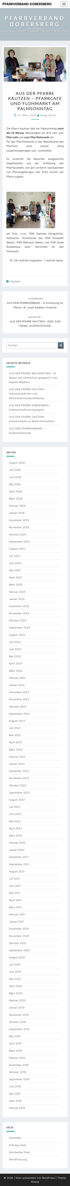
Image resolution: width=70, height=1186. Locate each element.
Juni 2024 (15, 649)
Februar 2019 (17, 1057)
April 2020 (15, 986)
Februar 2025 (17, 591)
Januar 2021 (16, 921)
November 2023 (19, 699)
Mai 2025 (15, 570)
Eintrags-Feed (17, 1145)
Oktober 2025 (17, 534)
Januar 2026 (17, 512)
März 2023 (15, 749)
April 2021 (15, 900)
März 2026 (15, 498)
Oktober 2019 (17, 1022)
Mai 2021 (14, 892)
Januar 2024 (17, 685)
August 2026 (17, 462)
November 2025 (19, 527)
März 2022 (15, 835)
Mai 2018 (14, 1093)
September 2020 (19, 950)
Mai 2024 (15, 656)
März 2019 (15, 1050)
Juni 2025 (15, 563)
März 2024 (15, 670)
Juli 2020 (15, 964)
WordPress (48, 1177)
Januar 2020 (17, 1007)
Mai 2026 (15, 484)
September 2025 (19, 541)
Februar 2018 (17, 1108)
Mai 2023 (15, 735)
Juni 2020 (15, 971)
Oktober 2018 (17, 1072)
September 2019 (19, 1029)
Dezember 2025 (19, 520)
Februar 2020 (17, 1000)
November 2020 (19, 936)
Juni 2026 (15, 477)
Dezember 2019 (18, 1014)
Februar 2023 (17, 756)
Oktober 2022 (17, 785)
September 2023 (19, 713)
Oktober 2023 (17, 706)
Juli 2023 (15, 728)
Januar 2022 (17, 849)
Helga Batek (48, 115)
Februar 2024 (17, 677)
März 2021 (15, 907)
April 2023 (15, 742)
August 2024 (17, 634)
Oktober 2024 (17, 620)
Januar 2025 (17, 599)
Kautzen (15, 281)
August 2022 (17, 799)
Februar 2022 (17, 842)
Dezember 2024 (19, 606)
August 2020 (17, 957)
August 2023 (17, 720)
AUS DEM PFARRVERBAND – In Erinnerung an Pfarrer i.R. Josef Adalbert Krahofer (35, 303)
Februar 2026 (17, 505)
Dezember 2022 (19, 771)
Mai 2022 (15, 821)
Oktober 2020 (17, 943)
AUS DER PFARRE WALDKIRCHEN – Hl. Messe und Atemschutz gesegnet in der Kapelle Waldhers (33, 378)
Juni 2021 (15, 885)
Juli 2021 (14, 878)
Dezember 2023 (19, 692)
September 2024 (19, 627)
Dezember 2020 (19, 928)
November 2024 (19, 613)
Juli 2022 (15, 806)
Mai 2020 (15, 979)
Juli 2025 (15, 556)
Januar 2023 (17, 763)
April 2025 (15, 577)
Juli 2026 (15, 469)
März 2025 (15, 584)
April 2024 (15, 663)
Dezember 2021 (18, 857)
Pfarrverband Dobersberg (27, 4)
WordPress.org (18, 1159)
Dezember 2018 (18, 1065)
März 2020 (15, 993)
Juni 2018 (15, 1086)
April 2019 (15, 1043)
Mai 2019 (14, 1036)
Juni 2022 (15, 814)
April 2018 (15, 1100)
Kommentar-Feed (19, 1152)
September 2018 (19, 1079)
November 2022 (19, 778)
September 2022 (19, 792)
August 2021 (16, 871)
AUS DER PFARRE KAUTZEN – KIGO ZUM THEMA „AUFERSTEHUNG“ (35, 321)
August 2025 (17, 548)
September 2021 (19, 864)
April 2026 (15, 491)
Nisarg (35, 1181)
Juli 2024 (15, 642)
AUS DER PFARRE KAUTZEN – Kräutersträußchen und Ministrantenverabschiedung (27, 394)
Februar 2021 (17, 914)
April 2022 (15, 828)
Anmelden (15, 1137)
